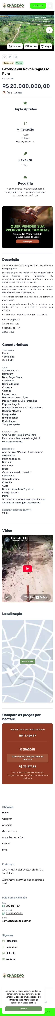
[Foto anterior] (5, 30)
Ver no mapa (27, 661)
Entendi (23, 1008)
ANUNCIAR (38, 5)
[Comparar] (16, 57)
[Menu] (50, 5)
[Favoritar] (4, 57)
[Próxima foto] (49, 30)
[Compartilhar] (10, 57)
